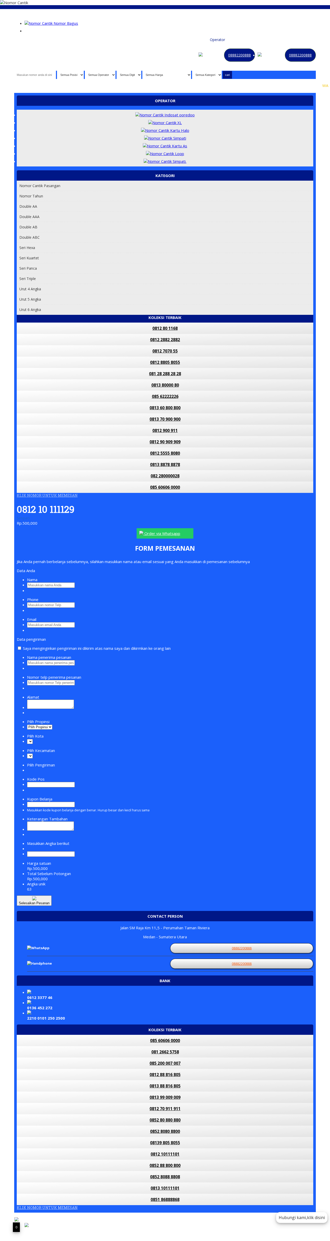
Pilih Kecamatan (41, 750)
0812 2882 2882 (165, 339)
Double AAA (29, 216)
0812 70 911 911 (165, 1108)
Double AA (28, 206)
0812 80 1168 (165, 328)
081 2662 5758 (165, 1052)
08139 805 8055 (165, 1143)
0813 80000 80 (165, 385)
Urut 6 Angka (30, 309)
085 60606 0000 (165, 487)
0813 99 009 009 (165, 1097)
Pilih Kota (35, 736)
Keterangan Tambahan (47, 818)
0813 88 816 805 (165, 1086)
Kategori (235, 39)
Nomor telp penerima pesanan (54, 677)
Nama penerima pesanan (49, 657)
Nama (32, 579)
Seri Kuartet (29, 257)
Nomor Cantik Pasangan (39, 185)
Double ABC (29, 237)
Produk (173, 39)
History (280, 39)
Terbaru (265, 39)
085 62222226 (165, 396)
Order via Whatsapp (161, 533)
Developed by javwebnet (102, 1229)
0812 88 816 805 (165, 1074)
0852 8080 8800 (165, 1131)
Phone (32, 599)
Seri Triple (27, 278)
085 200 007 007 (165, 1063)
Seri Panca (28, 268)
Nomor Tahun (31, 196)
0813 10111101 (165, 1188)
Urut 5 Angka (30, 299)
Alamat (33, 697)
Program (306, 39)
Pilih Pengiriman (41, 764)
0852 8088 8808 (165, 1177)
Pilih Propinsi (38, 721)
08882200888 (239, 55)
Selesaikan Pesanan (34, 903)
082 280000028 (165, 476)
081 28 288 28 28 (165, 374)
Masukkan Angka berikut (48, 843)
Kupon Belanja (39, 799)
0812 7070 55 (165, 351)
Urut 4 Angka (30, 288)
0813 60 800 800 (165, 408)
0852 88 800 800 (165, 1165)
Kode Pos (36, 779)
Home (160, 39)
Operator (217, 39)
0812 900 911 (165, 430)
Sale (292, 39)
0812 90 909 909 (165, 442)
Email (31, 619)
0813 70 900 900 (165, 419)
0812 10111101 (165, 1154)
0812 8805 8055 (165, 362)
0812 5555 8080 (165, 453)
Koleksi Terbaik (194, 39)
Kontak (250, 39)
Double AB (28, 227)
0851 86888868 (165, 1199)
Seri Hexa (27, 247)
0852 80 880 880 (165, 1120)
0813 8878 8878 (165, 464)
